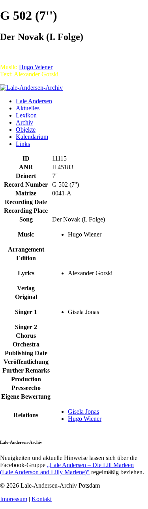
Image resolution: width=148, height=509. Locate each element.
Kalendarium (32, 136)
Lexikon (26, 115)
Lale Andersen (34, 101)
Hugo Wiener (35, 67)
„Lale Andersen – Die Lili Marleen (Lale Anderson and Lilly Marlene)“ (67, 468)
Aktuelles (27, 108)
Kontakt (42, 499)
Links (23, 143)
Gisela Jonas (83, 411)
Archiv (24, 122)
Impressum (13, 499)
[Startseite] (31, 87)
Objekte (26, 129)
